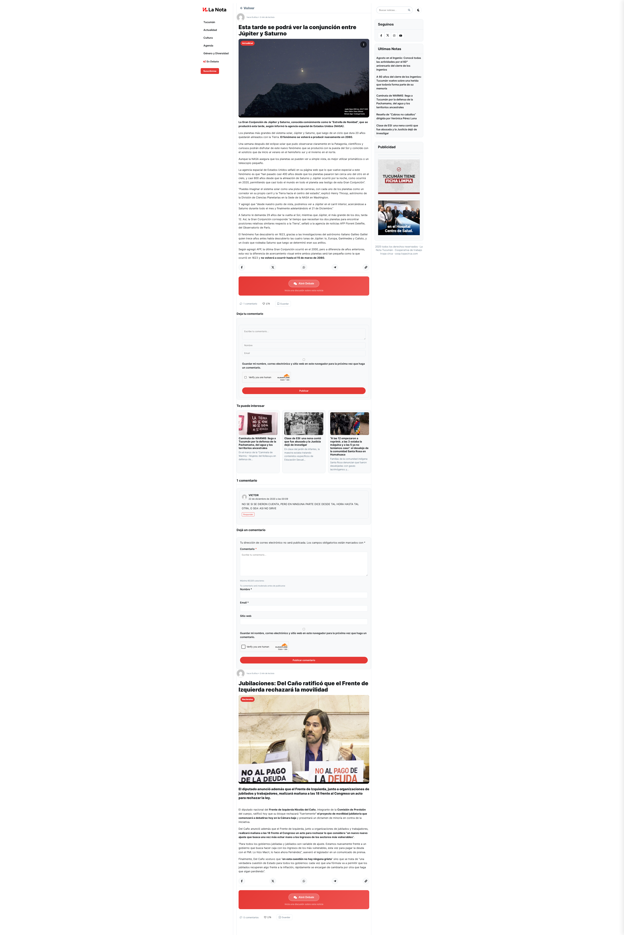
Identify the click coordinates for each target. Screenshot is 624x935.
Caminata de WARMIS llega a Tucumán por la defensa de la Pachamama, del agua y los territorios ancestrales (257, 443)
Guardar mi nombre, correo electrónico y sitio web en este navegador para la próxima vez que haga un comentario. (303, 365)
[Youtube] (400, 35)
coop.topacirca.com (406, 253)
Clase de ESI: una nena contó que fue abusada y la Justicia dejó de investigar (302, 441)
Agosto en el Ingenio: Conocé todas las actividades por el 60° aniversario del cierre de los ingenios (398, 63)
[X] (387, 35)
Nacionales (247, 699)
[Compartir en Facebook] (242, 267)
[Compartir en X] (273, 267)
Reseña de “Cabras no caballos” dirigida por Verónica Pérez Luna (396, 116)
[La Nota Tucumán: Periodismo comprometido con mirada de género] (214, 9)
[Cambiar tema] (418, 10)
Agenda (208, 45)
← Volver (247, 8)
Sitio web (245, 615)
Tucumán (209, 22)
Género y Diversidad (216, 53)
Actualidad (210, 30)
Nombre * (246, 589)
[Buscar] (409, 10)
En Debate (212, 61)
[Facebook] (381, 35)
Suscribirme (209, 71)
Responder (248, 514)
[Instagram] (394, 35)
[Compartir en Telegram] (335, 267)
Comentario (248, 549)
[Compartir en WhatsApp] (304, 267)
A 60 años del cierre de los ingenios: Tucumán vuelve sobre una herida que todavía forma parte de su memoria (399, 82)
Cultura (208, 37)
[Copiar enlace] (366, 267)
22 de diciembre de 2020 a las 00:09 (268, 498)
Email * (244, 602)
